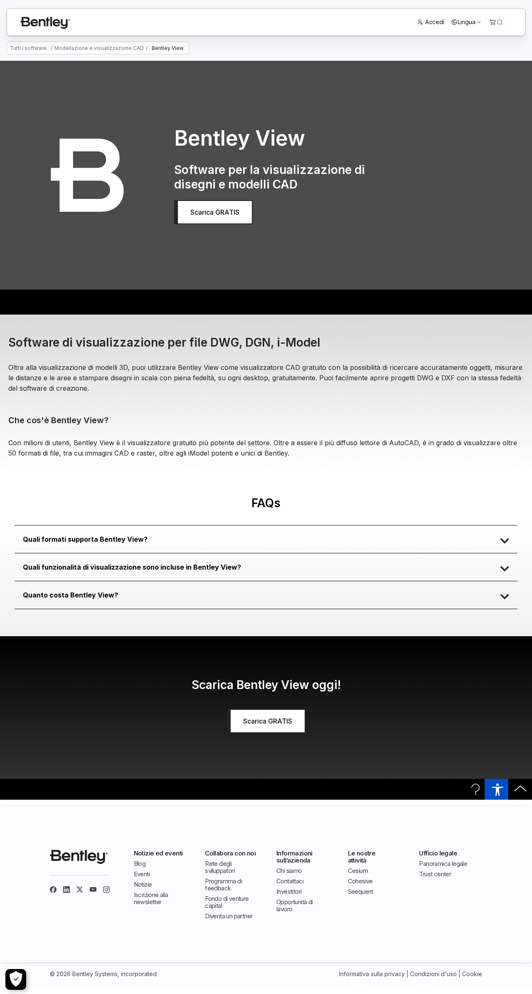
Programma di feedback (223, 884)
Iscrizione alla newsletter (151, 898)
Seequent (360, 891)
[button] (266, 539)
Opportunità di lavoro (294, 905)
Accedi (434, 21)
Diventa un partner (228, 916)
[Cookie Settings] (15, 979)
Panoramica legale (443, 864)
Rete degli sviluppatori (219, 867)
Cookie (472, 973)
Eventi (142, 874)
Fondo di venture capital (227, 902)
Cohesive (360, 881)
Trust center (435, 874)
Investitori (288, 891)
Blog (140, 864)
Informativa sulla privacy (372, 973)
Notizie (143, 884)
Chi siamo (289, 871)
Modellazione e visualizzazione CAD (99, 48)
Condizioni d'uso (433, 973)
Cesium (358, 871)
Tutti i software (28, 48)
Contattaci (289, 881)
